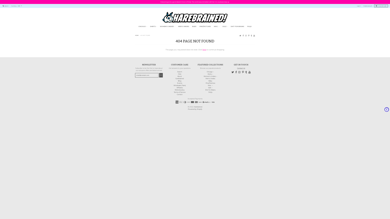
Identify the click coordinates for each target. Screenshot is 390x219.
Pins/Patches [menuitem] (205, 26)
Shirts (210, 74)
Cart (382, 6)
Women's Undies (210, 76)
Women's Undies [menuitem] (167, 26)
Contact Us (241, 68)
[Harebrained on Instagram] (246, 35)
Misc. (209, 85)
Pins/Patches (210, 83)
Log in (359, 6)
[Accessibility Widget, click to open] (386, 109)
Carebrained (179, 78)
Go (161, 75)
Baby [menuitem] (194, 26)
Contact (180, 94)
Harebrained (198, 107)
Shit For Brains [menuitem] (237, 26)
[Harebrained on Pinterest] (248, 35)
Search (179, 72)
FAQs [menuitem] (249, 26)
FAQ (179, 74)
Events (179, 83)
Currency (14, 6)
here (204, 50)
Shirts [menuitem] (153, 26)
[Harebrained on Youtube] (254, 35)
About (179, 76)
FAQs (210, 92)
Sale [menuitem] (224, 26)
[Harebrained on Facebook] (243, 35)
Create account (367, 6)
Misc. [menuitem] (216, 26)
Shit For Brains (210, 90)
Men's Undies (210, 78)
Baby (210, 81)
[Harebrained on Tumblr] (251, 35)
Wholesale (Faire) (180, 85)
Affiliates (180, 88)
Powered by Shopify (195, 109)
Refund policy (180, 90)
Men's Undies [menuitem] (183, 26)
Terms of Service (180, 92)
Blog (179, 81)
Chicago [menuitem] (142, 26)
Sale (209, 88)
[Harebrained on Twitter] (240, 35)
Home (137, 35)
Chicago (210, 72)
